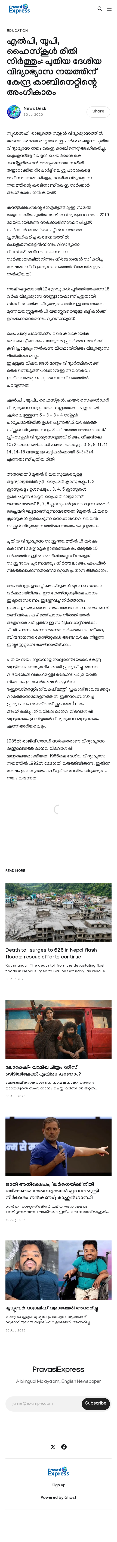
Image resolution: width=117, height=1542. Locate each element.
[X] (53, 1447)
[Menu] (109, 8)
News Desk (35, 109)
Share (98, 111)
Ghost (70, 1498)
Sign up (59, 1485)
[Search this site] (100, 8)
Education (17, 31)
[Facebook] (64, 1447)
